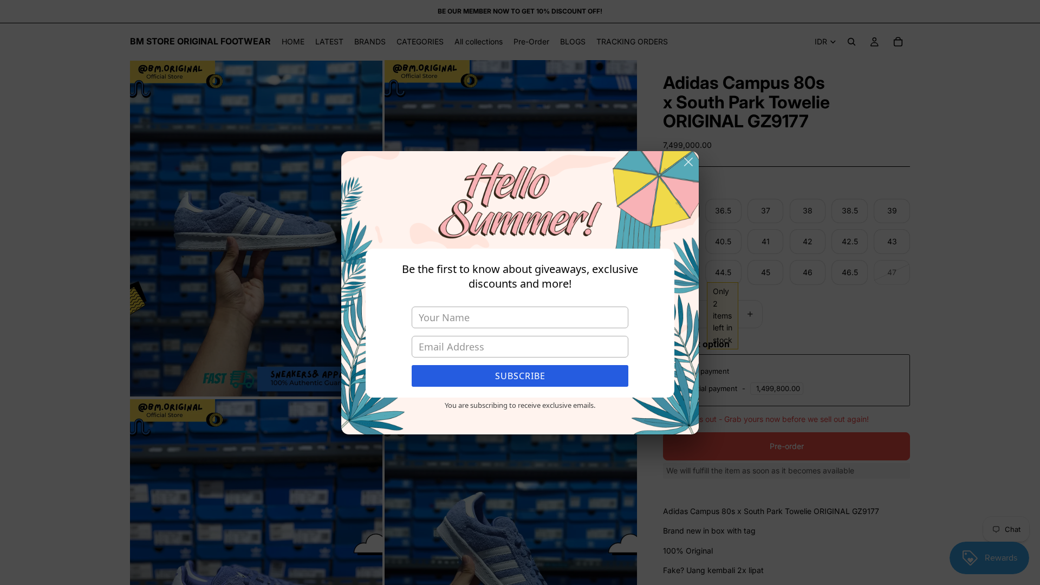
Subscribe (520, 376)
